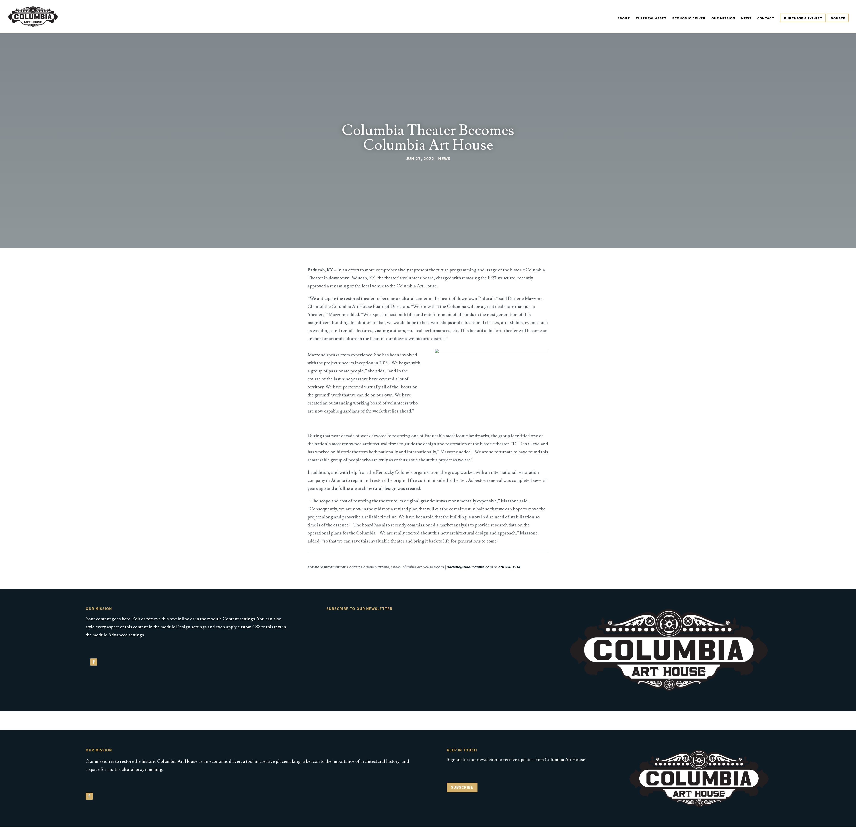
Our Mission (723, 18)
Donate (838, 18)
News (746, 18)
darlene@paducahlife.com (470, 566)
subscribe (462, 787)
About (623, 18)
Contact (765, 18)
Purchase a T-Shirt (803, 18)
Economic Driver (689, 18)
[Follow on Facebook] (93, 662)
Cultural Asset (651, 18)
